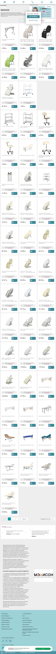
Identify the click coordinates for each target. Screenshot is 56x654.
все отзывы (9, 526)
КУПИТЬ (14, 48)
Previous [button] (2, 533)
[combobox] (46, 20)
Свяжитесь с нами (5, 626)
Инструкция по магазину (27, 652)
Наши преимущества (27, 620)
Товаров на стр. (45, 519)
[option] (15, 532)
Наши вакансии (25, 624)
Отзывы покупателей (26, 622)
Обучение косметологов (27, 626)
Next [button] (53, 533)
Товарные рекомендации (7, 628)
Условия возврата (5, 620)
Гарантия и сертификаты (7, 618)
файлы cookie (18, 649)
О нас (23, 615)
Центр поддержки (5, 615)
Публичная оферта (6, 622)
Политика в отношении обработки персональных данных (29, 629)
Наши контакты (25, 618)
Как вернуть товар (26, 635)
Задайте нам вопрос (9, 652)
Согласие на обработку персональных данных (30, 632)
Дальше (24, 519)
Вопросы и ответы (5, 624)
